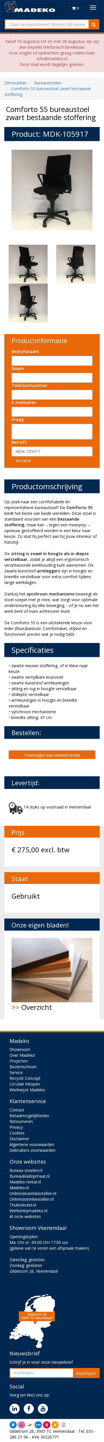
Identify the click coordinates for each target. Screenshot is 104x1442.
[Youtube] (44, 1409)
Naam (18, 368)
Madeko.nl (19, 1187)
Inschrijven (86, 1373)
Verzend (23, 460)
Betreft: (20, 442)
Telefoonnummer (29, 385)
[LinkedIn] (16, 1409)
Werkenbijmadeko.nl (28, 1210)
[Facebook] (30, 1409)
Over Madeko (22, 1055)
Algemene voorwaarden (32, 1144)
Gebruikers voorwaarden (32, 1150)
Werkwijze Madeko (27, 1089)
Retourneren (21, 1121)
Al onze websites (25, 1216)
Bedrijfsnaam (25, 351)
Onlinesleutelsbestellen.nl (33, 1193)
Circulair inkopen (25, 1084)
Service (16, 1072)
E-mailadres (24, 402)
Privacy (16, 1127)
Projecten (19, 1061)
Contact (17, 1110)
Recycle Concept (25, 1078)
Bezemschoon (23, 1066)
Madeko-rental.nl (25, 1182)
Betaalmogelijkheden (29, 1115)
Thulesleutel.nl (23, 1205)
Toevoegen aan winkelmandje (52, 755)
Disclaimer (19, 1138)
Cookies (17, 1133)
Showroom (20, 1049)
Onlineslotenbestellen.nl (32, 1199)
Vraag (18, 419)
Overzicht (32, 1007)
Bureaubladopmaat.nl (30, 1176)
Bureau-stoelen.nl (26, 1170)
